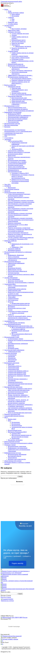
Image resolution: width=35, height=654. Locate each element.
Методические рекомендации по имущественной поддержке (21, 435)
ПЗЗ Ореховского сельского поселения (20, 203)
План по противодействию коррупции (20, 412)
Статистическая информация (17, 163)
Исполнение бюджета (14, 268)
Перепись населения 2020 (12, 414)
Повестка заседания (17, 43)
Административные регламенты (18, 109)
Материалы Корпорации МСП (17, 432)
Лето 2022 (7, 184)
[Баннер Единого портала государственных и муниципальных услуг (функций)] (17, 572)
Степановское (12, 355)
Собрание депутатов (14, 32)
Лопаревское (12, 358)
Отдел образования (14, 279)
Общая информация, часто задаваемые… (19, 90)
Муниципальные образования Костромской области (17, 455)
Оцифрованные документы (16, 322)
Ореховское (11, 356)
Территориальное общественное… (22, 99)
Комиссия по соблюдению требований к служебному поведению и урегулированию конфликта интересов (20, 406)
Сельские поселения (10, 353)
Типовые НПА (16, 433)
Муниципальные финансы (12, 261)
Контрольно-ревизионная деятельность (19, 72)
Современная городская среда (13, 133)
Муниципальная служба (11, 337)
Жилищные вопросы (14, 250)
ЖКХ (9, 242)
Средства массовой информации (14, 350)
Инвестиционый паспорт (12, 441)
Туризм (10, 310)
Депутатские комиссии (18, 41)
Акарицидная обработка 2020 (17, 374)
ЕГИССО (11, 314)
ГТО (5, 136)
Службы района (13, 24)
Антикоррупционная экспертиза (18, 391)
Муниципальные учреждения (17, 446)
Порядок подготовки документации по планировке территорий (20, 235)
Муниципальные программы (17, 160)
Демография (11, 297)
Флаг (13, 19)
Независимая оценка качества (17, 289)
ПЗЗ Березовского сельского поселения (20, 213)
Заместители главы (14, 30)
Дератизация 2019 (13, 367)
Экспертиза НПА (16, 149)
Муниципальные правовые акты (18, 77)
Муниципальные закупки (12, 123)
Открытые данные (10, 445)
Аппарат (14, 35)
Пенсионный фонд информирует (18, 117)
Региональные (15, 424)
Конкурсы (11, 346)
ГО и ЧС (10, 377)
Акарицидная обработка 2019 (17, 372)
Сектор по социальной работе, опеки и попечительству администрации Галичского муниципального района (20, 317)
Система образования (11, 277)
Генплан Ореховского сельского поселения (21, 202)
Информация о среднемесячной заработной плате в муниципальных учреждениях (19, 449)
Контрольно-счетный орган (16, 65)
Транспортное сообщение (16, 150)
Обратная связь (16, 88)
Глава (9, 27)
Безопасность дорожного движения (19, 375)
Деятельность (15, 45)
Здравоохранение (13, 298)
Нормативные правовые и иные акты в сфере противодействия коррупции (20, 389)
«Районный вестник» (14, 351)
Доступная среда (13, 300)
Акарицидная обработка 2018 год (18, 371)
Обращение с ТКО (17, 247)
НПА (9, 420)
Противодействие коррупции (13, 387)
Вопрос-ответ (12, 419)
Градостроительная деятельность (14, 192)
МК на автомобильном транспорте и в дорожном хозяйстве (22, 328)
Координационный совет (19, 98)
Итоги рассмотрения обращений (21, 94)
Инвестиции (12, 155)
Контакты (7, 126)
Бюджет (10, 266)
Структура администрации (19, 56)
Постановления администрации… (21, 78)
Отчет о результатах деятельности (21, 70)
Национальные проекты (11, 189)
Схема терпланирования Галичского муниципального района (19, 194)
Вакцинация (12, 187)
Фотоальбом (15, 16)
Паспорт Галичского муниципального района (18, 443)
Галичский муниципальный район (11, 1)
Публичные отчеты (17, 59)
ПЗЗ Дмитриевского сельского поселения (20, 200)
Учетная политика (13, 273)
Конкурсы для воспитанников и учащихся (21, 282)
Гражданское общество (15, 96)
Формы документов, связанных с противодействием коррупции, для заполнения (18, 396)
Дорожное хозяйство (14, 248)
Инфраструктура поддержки (20, 179)
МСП (6, 417)
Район (6, 9)
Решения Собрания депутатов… (21, 80)
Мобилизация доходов (15, 269)
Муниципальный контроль (12, 324)
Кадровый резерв (13, 348)
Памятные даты (13, 22)
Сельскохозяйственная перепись (14, 416)
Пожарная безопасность (15, 382)
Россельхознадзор (13, 122)
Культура (10, 301)
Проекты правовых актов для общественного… (20, 82)
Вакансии (11, 345)
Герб (12, 20)
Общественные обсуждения (12, 461)
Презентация (15, 438)
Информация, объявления (16, 255)
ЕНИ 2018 (11, 364)
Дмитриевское (12, 359)
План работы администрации (20, 57)
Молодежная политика (15, 295)
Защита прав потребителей (16, 166)
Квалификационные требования (18, 343)
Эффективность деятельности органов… (20, 75)
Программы (11, 265)
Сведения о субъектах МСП (20, 173)
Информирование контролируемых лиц (20, 326)
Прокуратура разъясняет (15, 120)
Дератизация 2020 (13, 369)
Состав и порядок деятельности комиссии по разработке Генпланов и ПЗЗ (21, 238)
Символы (11, 17)
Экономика (7, 139)
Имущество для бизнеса (15, 440)
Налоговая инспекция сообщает (17, 118)
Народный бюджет (10, 134)
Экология (7, 191)
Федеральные (15, 422)
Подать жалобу (17, 563)
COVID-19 (7, 186)
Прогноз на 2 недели (7, 600)
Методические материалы (16, 393)
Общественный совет (18, 101)
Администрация (13, 51)
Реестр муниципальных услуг (17, 107)
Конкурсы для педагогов (15, 281)
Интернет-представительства (17, 459)
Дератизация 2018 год (14, 366)
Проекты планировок (14, 223)
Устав (9, 11)
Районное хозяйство (10, 240)
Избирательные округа (18, 40)
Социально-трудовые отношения (18, 311)
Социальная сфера (10, 284)
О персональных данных (15, 338)
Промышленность (13, 170)
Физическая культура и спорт (17, 308)
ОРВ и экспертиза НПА (15, 141)
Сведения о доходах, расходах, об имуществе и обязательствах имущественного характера (18, 401)
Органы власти (9, 25)
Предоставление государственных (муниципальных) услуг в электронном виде (18, 130)
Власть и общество (10, 85)
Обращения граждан (14, 86)
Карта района (15, 14)
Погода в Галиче (6, 597)
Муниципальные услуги (11, 106)
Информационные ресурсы (12, 453)
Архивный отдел (9, 321)
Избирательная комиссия (15, 64)
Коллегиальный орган (14, 430)
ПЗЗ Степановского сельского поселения (20, 208)
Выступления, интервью (19, 28)
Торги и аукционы (13, 256)
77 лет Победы (8, 138)
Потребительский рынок (15, 165)
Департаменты (12, 457)
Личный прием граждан (18, 93)
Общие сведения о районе (16, 12)
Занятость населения (17, 313)
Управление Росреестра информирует (19, 115)
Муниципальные (16, 425)
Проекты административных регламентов (21, 110)
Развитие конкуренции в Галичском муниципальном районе (19, 153)
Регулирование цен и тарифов (17, 162)
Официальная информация (16, 263)
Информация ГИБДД (14, 114)
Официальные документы (23, 46)
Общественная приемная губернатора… (19, 103)
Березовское (11, 361)
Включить (19, 481)
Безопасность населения (11, 363)
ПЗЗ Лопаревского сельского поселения (20, 218)
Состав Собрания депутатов (20, 33)
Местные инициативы (11, 125)
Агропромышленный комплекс (17, 168)
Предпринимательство (15, 171)
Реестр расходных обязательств (17, 271)
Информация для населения (12, 112)
